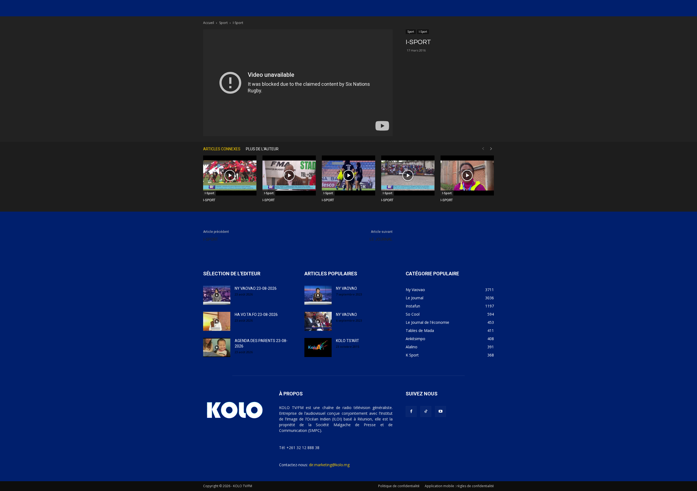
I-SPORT (209, 200)
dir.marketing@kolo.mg (329, 464)
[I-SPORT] (229, 175)
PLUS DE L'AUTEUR (262, 149)
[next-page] (491, 148)
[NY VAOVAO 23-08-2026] (216, 295)
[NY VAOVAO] (318, 295)
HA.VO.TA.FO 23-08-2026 (256, 314)
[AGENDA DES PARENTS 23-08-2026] (216, 347)
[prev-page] (483, 148)
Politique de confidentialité (399, 486)
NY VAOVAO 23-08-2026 (256, 288)
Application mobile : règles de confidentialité (459, 486)
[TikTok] (425, 411)
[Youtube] (440, 411)
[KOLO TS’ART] (318, 347)
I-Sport (423, 31)
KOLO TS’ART (347, 340)
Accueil (208, 22)
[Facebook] (411, 411)
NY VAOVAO (346, 288)
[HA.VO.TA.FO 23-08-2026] (216, 321)
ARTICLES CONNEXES (221, 149)
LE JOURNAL (381, 239)
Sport (223, 22)
